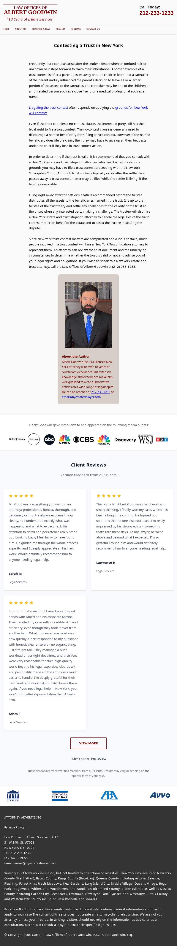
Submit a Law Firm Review (88, 759)
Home (6, 28)
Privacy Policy (14, 827)
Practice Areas (41, 28)
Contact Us (93, 28)
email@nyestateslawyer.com (81, 397)
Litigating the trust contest (48, 107)
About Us (20, 28)
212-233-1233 (100, 392)
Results (60, 28)
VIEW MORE (88, 743)
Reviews (76, 28)
